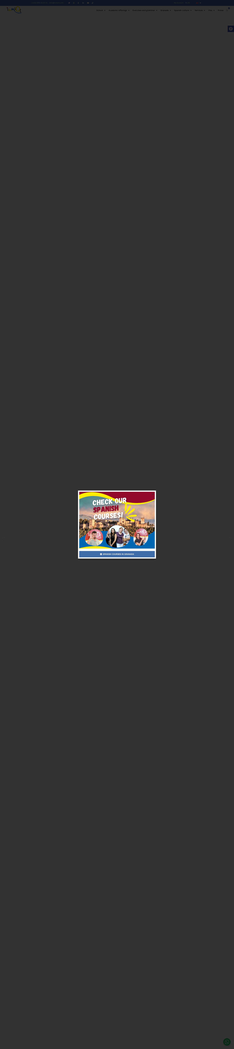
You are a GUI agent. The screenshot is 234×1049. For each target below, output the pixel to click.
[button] (153, 494)
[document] (117, 524)
